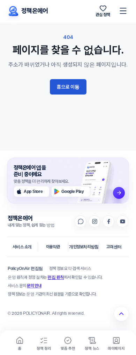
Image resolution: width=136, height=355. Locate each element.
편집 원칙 (55, 277)
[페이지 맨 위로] (121, 313)
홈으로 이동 (68, 87)
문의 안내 (34, 285)
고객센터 (114, 246)
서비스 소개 (22, 246)
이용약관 (53, 246)
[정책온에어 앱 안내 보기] (119, 193)
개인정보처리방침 (84, 246)
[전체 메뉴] (123, 10)
